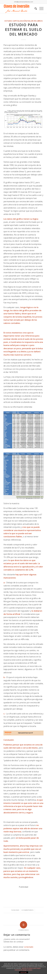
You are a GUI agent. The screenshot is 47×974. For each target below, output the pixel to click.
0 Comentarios (28, 910)
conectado (28, 947)
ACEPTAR (23, 972)
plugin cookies (27, 970)
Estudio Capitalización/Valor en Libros (24, 21)
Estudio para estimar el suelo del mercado (23, 29)
